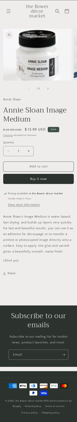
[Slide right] (48, 88)
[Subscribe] (63, 355)
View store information (24, 205)
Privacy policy (29, 412)
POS (46, 401)
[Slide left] (29, 88)
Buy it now (38, 179)
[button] (8, 11)
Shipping (7, 135)
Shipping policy (51, 412)
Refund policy (33, 406)
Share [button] (11, 273)
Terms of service (54, 406)
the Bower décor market (29, 401)
